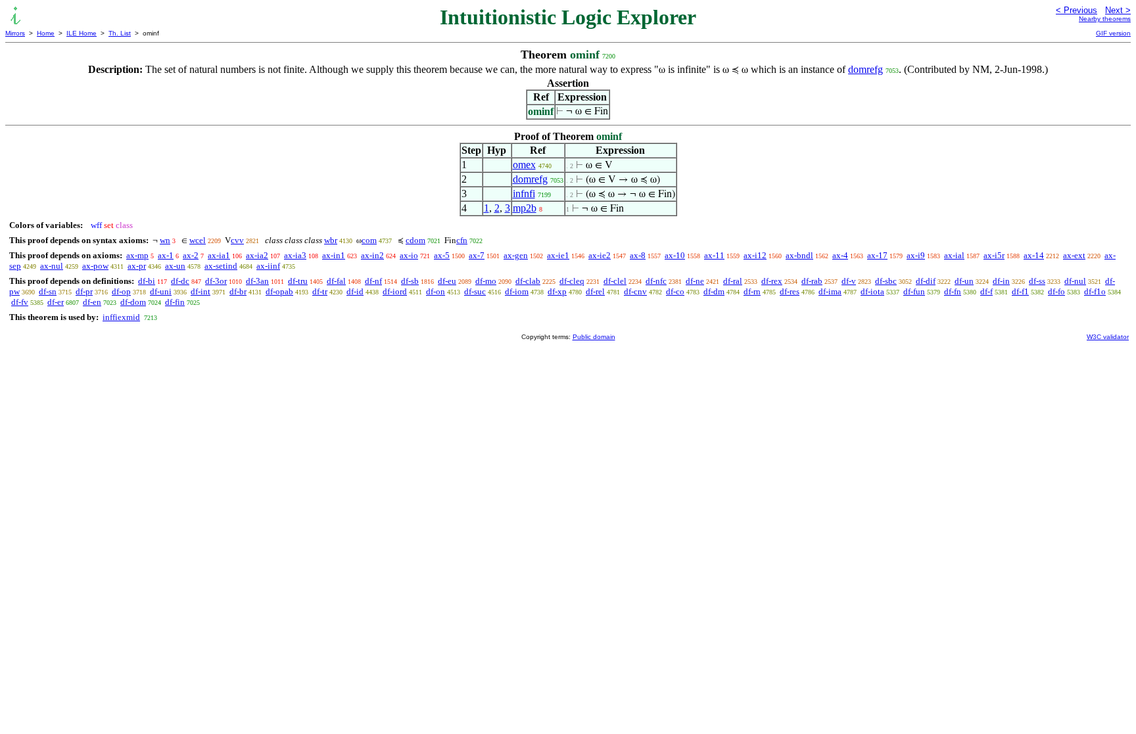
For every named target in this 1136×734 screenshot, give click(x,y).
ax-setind (220, 266)
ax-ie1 (558, 255)
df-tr (319, 291)
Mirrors (15, 33)
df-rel (595, 291)
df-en (92, 302)
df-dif (925, 281)
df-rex (771, 281)
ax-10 (675, 255)
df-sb (410, 281)
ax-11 (714, 255)
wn (165, 240)
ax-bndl (799, 255)
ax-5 (442, 255)
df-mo (485, 281)
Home (46, 33)
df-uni (161, 291)
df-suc (475, 291)
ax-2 (191, 255)
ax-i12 (755, 255)
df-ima (829, 291)
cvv (237, 240)
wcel (197, 240)
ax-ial (954, 255)
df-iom (517, 291)
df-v (848, 281)
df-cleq (571, 281)
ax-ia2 (257, 255)
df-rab (811, 281)
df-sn (48, 291)
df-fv (19, 302)
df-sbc (886, 281)
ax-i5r (994, 255)
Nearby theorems (1105, 18)
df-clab (527, 281)
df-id (355, 291)
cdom (415, 240)
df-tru (298, 281)
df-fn (952, 291)
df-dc (180, 281)
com (369, 240)
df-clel (615, 281)
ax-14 (1034, 255)
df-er (55, 302)
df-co (675, 291)
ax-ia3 (295, 255)
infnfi (524, 193)
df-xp (557, 291)
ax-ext (1074, 255)
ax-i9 (916, 255)
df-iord (395, 291)
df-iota (872, 291)
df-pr (84, 291)
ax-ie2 (599, 255)
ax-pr (137, 266)
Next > (1118, 10)
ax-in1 (333, 255)
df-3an (257, 281)
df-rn (752, 291)
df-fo (1056, 291)
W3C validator (1108, 336)
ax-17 (877, 255)
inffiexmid (121, 317)
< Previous (1076, 10)
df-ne (695, 281)
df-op (121, 291)
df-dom (133, 302)
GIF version (1113, 33)
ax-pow (95, 266)
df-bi (146, 281)
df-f (986, 291)
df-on (435, 291)
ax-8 (638, 255)
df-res (789, 291)
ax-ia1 (219, 255)
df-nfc (656, 281)
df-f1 (1020, 291)
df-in (1001, 281)
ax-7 (477, 255)
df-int (200, 291)
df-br (238, 291)
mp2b (524, 208)
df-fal (336, 281)
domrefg (865, 69)
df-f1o (1095, 291)
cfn (461, 240)
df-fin (175, 302)
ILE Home (81, 33)
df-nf (373, 281)
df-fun (914, 291)
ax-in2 (372, 255)
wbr (330, 240)
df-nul (1075, 281)
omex (524, 164)
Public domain (594, 336)
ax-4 (840, 255)
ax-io (409, 255)
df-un (964, 281)
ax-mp (137, 255)
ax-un (175, 266)
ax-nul (51, 266)
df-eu (447, 281)
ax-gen (516, 255)
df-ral (732, 281)
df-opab (279, 291)
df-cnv (635, 291)
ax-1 (166, 255)
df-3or (216, 281)
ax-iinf (268, 266)
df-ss (1037, 281)
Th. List (119, 33)
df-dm (713, 291)
